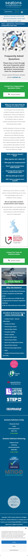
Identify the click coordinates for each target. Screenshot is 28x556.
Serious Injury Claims (11, 340)
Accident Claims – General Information (11, 320)
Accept (14, 542)
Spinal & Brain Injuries (11, 345)
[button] (26, 528)
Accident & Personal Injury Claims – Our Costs (14, 354)
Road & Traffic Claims (11, 337)
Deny (14, 546)
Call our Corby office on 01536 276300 (15, 16)
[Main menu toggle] (22, 12)
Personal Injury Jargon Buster (13, 348)
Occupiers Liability (10, 332)
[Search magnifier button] (16, 11)
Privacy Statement (16, 553)
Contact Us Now (15, 94)
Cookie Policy (9, 553)
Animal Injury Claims (11, 326)
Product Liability (9, 334)
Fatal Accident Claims (11, 329)
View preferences (14, 550)
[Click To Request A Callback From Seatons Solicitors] (14, 276)
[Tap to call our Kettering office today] (8, 21)
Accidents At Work (10, 324)
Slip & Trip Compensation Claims (14, 342)
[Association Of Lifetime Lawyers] (14, 391)
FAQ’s (6, 350)
